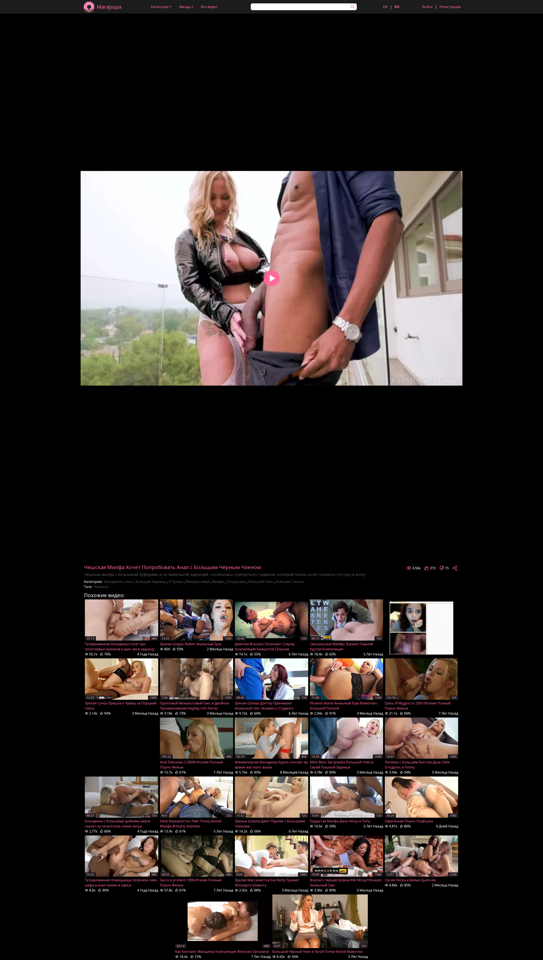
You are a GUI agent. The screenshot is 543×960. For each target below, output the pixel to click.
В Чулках (176, 581)
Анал (129, 581)
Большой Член (260, 581)
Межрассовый (197, 581)
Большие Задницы (151, 581)
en (385, 6)
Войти (427, 6)
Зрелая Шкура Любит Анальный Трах (190, 644)
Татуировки (236, 581)
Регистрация (450, 6)
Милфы (218, 581)
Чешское (101, 586)
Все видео (209, 6)
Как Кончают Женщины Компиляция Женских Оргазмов (222, 951)
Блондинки (113, 581)
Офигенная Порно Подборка (409, 821)
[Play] (271, 278)
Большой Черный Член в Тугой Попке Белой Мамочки (317, 951)
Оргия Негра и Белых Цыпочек (410, 880)
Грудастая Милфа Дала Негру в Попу (340, 821)
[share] (454, 568)
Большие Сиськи (290, 581)
